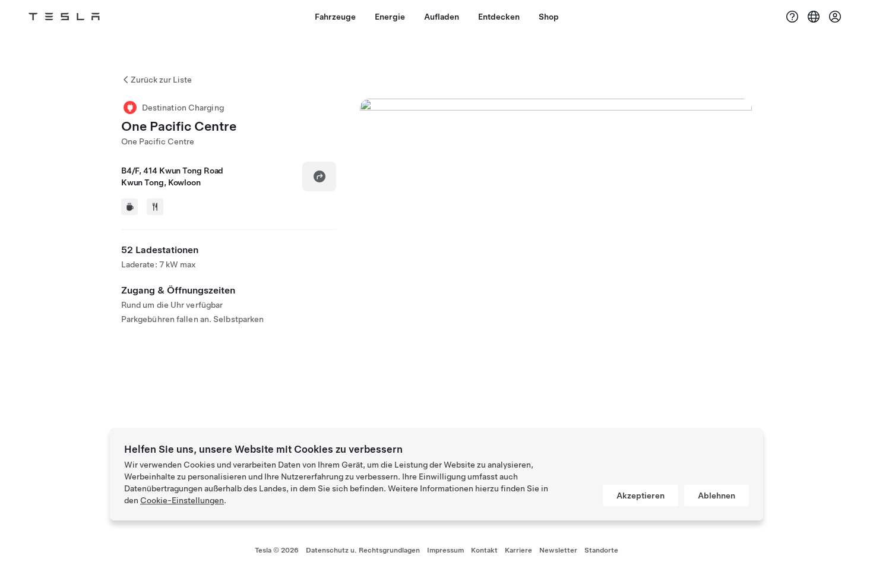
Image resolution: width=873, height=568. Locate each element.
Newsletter (558, 550)
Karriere (518, 550)
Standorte (601, 550)
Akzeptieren (640, 495)
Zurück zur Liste (161, 79)
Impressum (445, 550)
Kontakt (484, 550)
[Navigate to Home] (64, 17)
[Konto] (834, 16)
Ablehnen (716, 495)
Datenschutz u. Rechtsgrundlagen (363, 550)
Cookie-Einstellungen (182, 500)
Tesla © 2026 (277, 550)
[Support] (792, 16)
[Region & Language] (813, 16)
